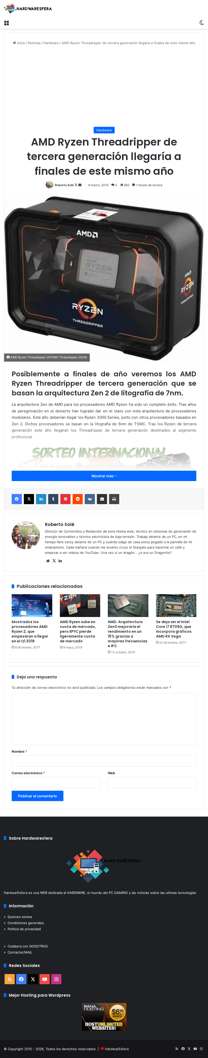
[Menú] (6, 22)
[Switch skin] (201, 22)
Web (111, 773)
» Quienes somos (18, 917)
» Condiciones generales (24, 923)
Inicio (20, 43)
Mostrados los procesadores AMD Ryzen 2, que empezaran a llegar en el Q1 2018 (30, 631)
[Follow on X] (76, 185)
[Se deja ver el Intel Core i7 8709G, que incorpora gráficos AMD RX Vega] (176, 605)
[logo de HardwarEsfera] (28, 9)
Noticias (34, 43)
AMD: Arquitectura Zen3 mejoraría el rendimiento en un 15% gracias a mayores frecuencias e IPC (127, 633)
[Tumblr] (53, 499)
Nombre (19, 751)
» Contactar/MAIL (18, 952)
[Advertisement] (104, 86)
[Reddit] (78, 499)
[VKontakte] (90, 499)
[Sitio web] (48, 561)
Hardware (51, 43)
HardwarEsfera (117, 1049)
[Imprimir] (114, 499)
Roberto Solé (64, 185)
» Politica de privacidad (22, 929)
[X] (29, 499)
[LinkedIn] (41, 499)
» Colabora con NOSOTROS (26, 946)
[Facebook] (17, 499)
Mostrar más (103, 476)
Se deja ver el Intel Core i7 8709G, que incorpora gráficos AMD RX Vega (174, 629)
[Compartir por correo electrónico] (102, 499)
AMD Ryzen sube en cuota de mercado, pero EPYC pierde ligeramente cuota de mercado (78, 631)
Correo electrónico (28, 773)
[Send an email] (79, 185)
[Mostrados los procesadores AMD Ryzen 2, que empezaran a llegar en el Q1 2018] (32, 605)
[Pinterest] (65, 499)
